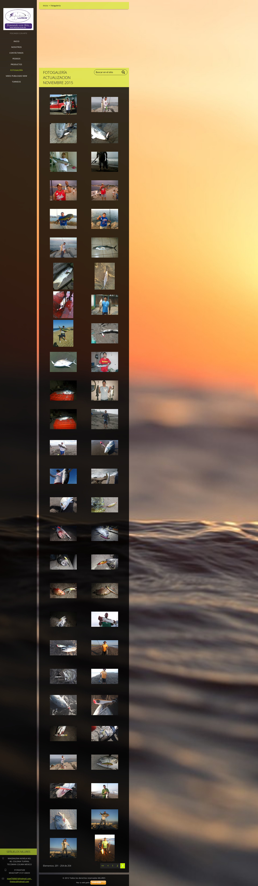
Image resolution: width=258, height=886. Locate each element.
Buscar (123, 72)
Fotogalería (16, 70)
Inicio (16, 41)
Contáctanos (16, 53)
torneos (16, 81)
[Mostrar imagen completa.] (63, 104)
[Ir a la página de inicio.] (18, 16)
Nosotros (16, 47)
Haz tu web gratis (83, 883)
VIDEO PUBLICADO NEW (16, 76)
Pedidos (16, 58)
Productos (16, 64)
